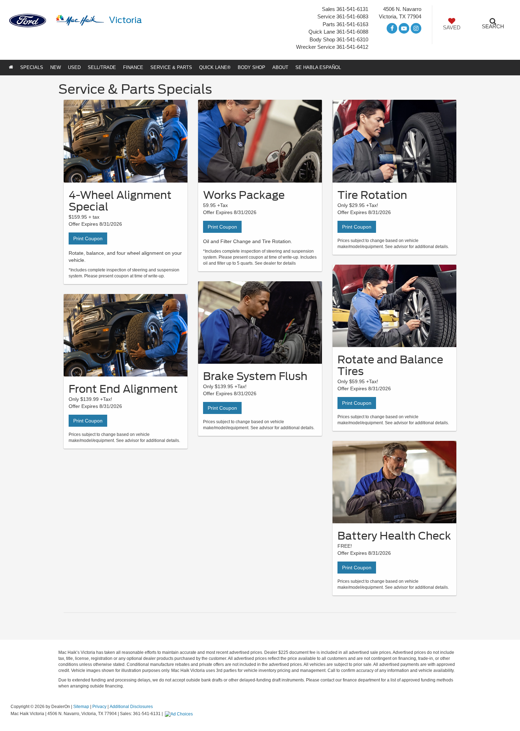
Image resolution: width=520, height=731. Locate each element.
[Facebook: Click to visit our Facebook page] (392, 28)
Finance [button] (133, 67)
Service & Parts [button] (171, 67)
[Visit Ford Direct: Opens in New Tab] (180, 713)
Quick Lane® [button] (215, 67)
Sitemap (81, 706)
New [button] (55, 67)
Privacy (99, 706)
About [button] (280, 67)
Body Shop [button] (251, 67)
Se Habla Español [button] (318, 67)
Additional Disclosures (131, 706)
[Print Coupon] (125, 141)
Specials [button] (31, 67)
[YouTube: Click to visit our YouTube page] (404, 28)
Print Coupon (88, 238)
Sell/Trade (102, 67)
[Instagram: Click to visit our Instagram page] (416, 28)
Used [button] (74, 67)
